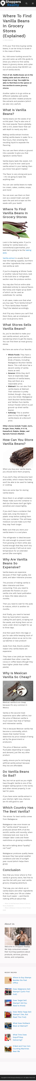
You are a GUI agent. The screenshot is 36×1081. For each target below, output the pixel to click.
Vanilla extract (9, 258)
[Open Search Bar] (26, 3)
